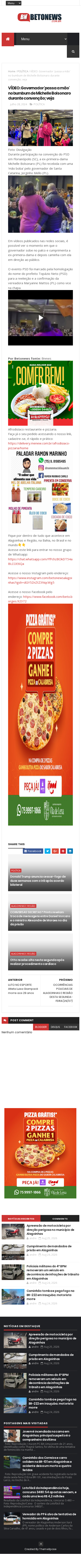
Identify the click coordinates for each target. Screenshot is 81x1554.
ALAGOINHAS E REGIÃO (23, 906)
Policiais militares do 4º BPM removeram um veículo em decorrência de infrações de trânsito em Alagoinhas (53, 1272)
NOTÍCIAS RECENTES (21, 1218)
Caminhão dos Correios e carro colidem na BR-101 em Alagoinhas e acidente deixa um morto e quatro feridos (47, 1464)
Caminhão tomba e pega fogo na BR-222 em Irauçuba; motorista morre (50, 1295)
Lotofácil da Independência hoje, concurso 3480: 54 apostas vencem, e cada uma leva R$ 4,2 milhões (49, 1492)
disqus (55, 1027)
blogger (41, 1027)
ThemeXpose (47, 1549)
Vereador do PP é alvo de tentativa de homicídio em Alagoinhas (49, 1516)
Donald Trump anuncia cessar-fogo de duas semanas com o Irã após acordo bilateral (38, 881)
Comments (60, 1218)
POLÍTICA (22, 71)
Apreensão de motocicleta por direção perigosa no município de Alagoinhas (50, 1230)
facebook (70, 1027)
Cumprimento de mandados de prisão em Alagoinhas (49, 1248)
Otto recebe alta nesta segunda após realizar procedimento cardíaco (37, 962)
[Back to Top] (41, 1544)
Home (11, 71)
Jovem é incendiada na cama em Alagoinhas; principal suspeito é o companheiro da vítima (46, 1435)
